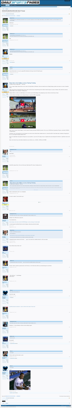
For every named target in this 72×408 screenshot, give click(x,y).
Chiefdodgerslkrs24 (5, 25)
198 (7, 161)
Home (67, 405)
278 (7, 63)
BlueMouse (4, 296)
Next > (19, 15)
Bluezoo (10, 210)
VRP (3, 252)
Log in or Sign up (67, 0)
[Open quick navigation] (69, 403)
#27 (69, 170)
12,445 (7, 300)
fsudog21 (11, 62)
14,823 (7, 255)
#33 (69, 267)
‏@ (15, 35)
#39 (69, 356)
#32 (69, 251)
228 (7, 209)
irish (15, 12)
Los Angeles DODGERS (9, 12)
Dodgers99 (4, 220)
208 (7, 30)
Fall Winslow (4, 267)
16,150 (7, 360)
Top (68, 405)
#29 (69, 210)
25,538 (7, 270)
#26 (69, 156)
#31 (69, 242)
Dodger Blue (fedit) (4, 405)
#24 (69, 72)
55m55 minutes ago (23, 35)
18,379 (7, 28)
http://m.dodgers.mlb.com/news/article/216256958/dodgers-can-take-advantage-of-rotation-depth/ (24, 221)
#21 (69, 24)
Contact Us (62, 405)
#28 (69, 193)
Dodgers (7, 5)
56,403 (7, 94)
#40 (69, 391)
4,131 (7, 223)
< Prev (6, 15)
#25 (69, 146)
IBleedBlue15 (13, 343)
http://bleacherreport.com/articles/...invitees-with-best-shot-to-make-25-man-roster (22, 306)
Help (65, 405)
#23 (69, 60)
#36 (69, 312)
